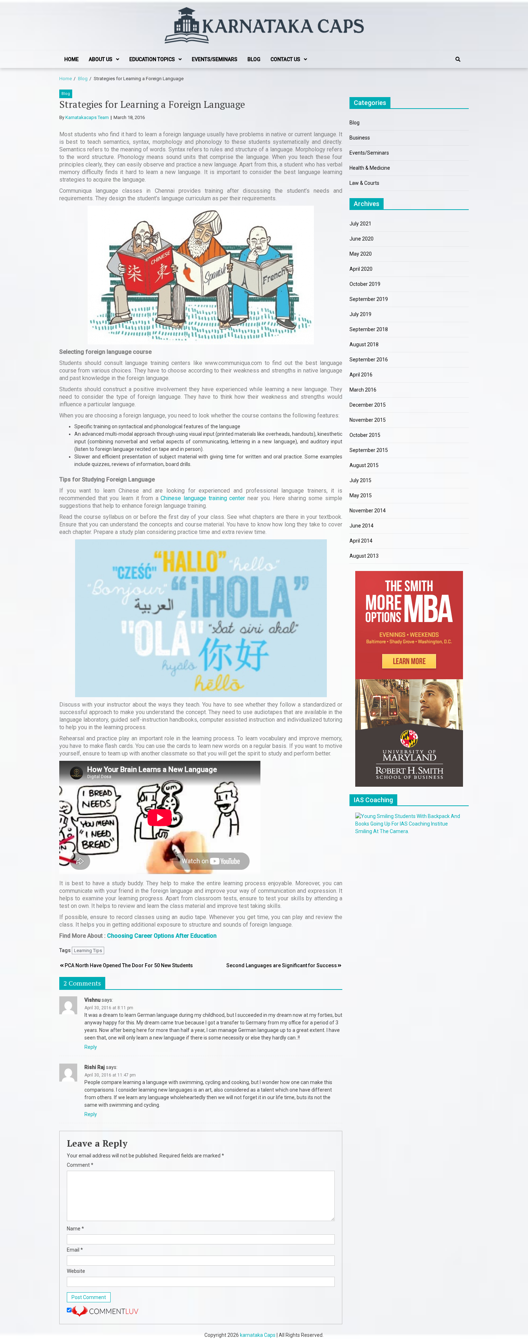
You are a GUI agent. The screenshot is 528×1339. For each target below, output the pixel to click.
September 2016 (368, 359)
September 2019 (368, 299)
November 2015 (367, 420)
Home (71, 59)
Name (75, 1228)
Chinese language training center (203, 498)
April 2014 (360, 541)
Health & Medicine (369, 168)
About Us (100, 59)
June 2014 (361, 526)
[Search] (458, 59)
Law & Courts (364, 183)
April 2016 (360, 375)
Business (359, 138)
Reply (90, 1047)
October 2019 (364, 284)
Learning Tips (88, 950)
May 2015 (360, 495)
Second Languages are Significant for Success (281, 965)
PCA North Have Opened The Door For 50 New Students (129, 965)
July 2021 (360, 224)
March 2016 (362, 390)
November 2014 (367, 510)
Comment (80, 1165)
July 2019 (360, 314)
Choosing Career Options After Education (162, 935)
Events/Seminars (214, 59)
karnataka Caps (257, 1335)
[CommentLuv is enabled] (104, 1310)
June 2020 (361, 239)
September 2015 (368, 450)
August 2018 (364, 344)
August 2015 (364, 465)
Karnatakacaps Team (87, 117)
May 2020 (360, 254)
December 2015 (367, 405)
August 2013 (364, 556)
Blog (253, 59)
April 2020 (360, 269)
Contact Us (285, 59)
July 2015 (360, 480)
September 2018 (368, 329)
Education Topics (152, 59)
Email (75, 1250)
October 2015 (364, 435)
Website (76, 1271)
